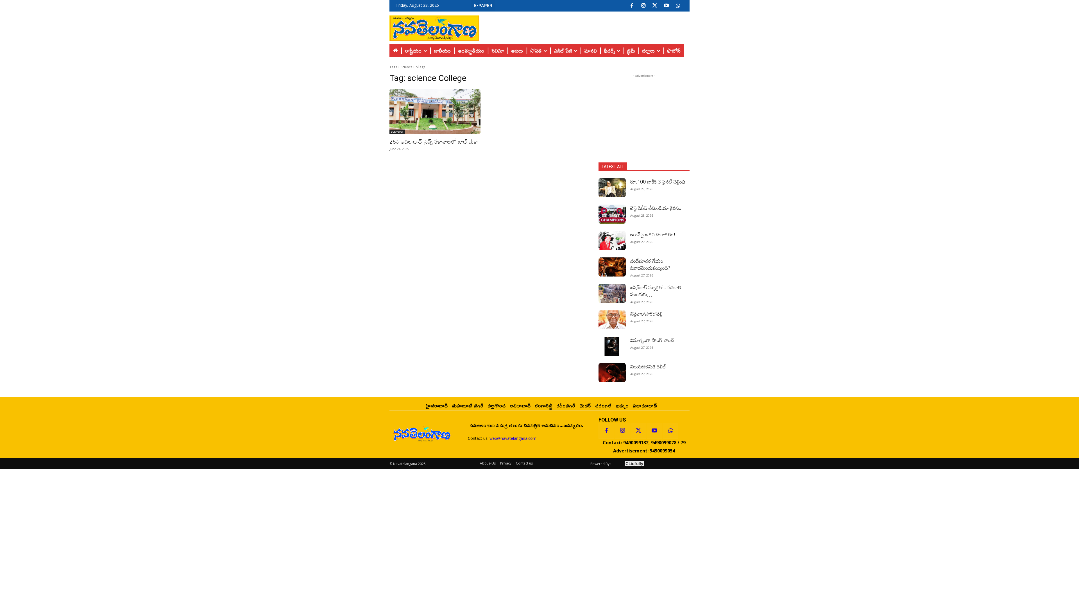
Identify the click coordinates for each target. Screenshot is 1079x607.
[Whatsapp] (670, 431)
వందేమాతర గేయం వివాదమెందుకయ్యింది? (650, 264)
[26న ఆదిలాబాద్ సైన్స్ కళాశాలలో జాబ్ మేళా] (434, 111)
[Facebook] (632, 6)
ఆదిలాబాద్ (397, 132)
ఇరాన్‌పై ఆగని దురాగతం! (652, 234)
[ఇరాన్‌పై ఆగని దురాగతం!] (612, 240)
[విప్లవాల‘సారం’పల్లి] (612, 319)
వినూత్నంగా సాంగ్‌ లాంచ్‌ (652, 340)
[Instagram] (643, 6)
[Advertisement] (584, 27)
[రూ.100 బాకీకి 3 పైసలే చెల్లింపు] (612, 187)
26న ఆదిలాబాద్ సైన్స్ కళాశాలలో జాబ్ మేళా (434, 141)
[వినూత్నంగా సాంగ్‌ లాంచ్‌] (612, 346)
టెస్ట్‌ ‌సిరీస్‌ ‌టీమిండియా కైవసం (655, 208)
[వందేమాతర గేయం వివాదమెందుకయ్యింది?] (612, 267)
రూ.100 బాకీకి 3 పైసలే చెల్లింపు (658, 181)
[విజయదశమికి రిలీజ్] (612, 372)
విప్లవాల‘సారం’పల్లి (646, 314)
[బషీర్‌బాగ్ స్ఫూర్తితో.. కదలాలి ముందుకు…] (612, 293)
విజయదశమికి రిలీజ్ (648, 366)
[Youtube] (666, 6)
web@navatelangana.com (512, 438)
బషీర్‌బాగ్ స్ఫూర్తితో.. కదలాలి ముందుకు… (655, 290)
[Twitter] (655, 6)
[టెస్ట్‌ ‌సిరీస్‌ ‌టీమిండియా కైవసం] (612, 214)
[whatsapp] (678, 6)
